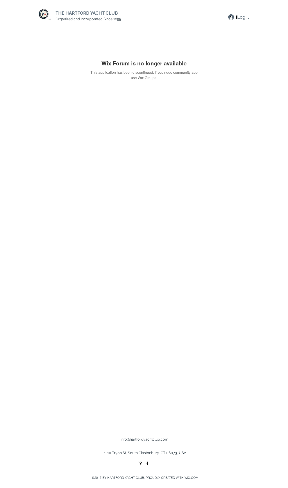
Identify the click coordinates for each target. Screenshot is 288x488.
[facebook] (147, 463)
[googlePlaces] (140, 463)
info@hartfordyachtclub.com (144, 439)
